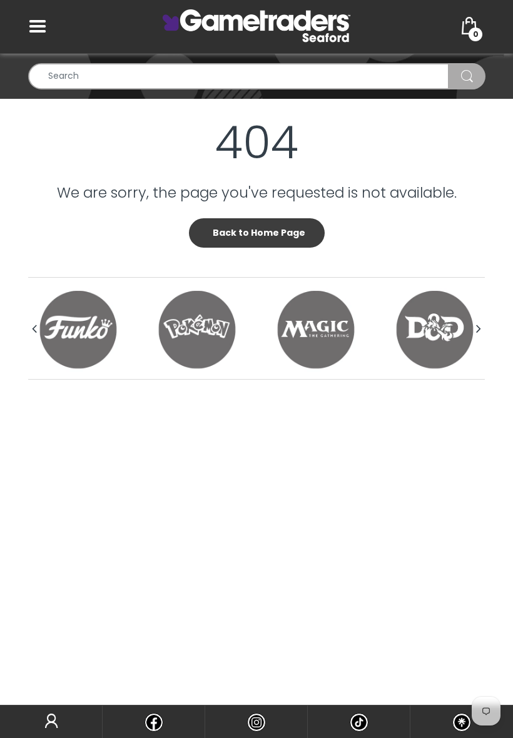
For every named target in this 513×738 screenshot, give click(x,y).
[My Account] (51, 721)
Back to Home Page (259, 232)
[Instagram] (256, 721)
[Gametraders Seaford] (256, 25)
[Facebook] (154, 721)
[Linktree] (461, 721)
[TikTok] (359, 721)
